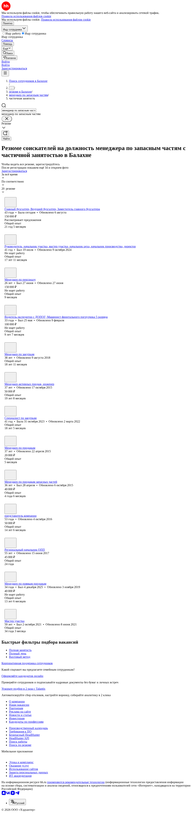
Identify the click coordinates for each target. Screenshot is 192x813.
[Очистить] (7, 119)
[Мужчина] (10, 239)
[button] (6, 61)
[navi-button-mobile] (5, 73)
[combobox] (19, 110)
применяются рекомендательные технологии (76, 782)
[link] (8, 53)
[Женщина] (10, 202)
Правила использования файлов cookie (66, 19)
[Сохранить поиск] (5, 134)
